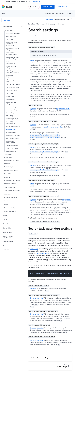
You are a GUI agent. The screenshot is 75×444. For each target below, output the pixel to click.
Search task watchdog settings (50, 228)
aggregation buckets (63, 109)
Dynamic (33, 109)
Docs (3, 13)
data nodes (34, 249)
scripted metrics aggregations (53, 127)
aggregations (66, 200)
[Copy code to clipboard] (69, 273)
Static (32, 61)
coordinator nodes (43, 253)
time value (40, 298)
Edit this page (49, 19)
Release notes (49, 13)
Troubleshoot (60, 13)
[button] (33, 35)
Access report (36, 1)
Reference (70, 13)
